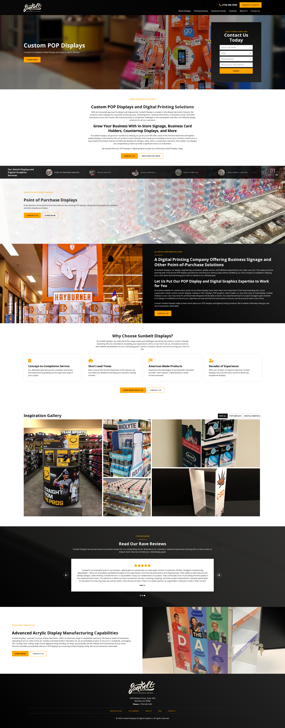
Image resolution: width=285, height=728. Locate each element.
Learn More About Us (133, 390)
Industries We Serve (151, 156)
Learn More (32, 59)
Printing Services (201, 11)
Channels (233, 11)
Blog (159, 711)
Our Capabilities (133, 711)
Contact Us (255, 11)
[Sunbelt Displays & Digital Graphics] (63, 7)
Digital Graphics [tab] (252, 416)
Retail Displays (185, 11)
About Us (243, 11)
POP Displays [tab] (235, 416)
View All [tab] (223, 416)
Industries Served (218, 11)
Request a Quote (251, 5)
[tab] (140, 595)
